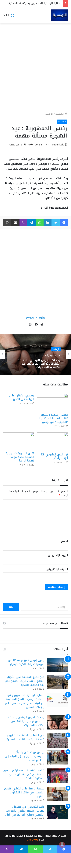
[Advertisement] (35, 66)
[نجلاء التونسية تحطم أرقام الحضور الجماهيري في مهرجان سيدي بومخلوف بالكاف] (57, 775)
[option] (35, 354)
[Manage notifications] (62, 845)
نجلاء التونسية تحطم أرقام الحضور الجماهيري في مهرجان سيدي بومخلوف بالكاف (23, 774)
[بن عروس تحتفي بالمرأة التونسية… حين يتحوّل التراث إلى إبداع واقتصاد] (57, 757)
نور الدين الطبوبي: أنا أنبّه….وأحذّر (54, 456)
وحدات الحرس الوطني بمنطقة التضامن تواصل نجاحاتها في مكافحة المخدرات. (39, 363)
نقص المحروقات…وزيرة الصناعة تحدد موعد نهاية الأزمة (19, 457)
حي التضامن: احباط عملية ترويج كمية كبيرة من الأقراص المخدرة (25, 737)
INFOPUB (32, 839)
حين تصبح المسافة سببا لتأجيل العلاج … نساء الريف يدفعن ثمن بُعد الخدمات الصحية (24, 681)
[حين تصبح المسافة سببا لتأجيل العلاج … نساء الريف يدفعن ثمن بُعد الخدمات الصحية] (57, 682)
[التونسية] (59, 15)
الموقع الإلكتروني (57, 569)
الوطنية (49, 113)
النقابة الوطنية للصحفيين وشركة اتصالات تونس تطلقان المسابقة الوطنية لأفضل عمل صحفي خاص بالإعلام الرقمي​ (24, 701)
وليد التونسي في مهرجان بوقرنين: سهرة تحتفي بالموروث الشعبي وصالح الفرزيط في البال (24, 810)
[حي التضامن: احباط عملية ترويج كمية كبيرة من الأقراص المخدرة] (57, 740)
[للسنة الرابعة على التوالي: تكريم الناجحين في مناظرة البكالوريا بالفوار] (57, 794)
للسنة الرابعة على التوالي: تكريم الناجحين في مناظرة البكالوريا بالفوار (24, 792)
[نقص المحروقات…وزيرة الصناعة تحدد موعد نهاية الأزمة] (18, 441)
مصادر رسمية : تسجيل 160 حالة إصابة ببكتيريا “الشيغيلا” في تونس (53, 418)
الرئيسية (60, 113)
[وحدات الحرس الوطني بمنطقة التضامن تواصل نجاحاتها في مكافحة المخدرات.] (57, 722)
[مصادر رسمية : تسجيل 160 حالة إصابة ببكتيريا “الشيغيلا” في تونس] (52, 402)
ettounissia (58, 145)
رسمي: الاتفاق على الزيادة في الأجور (21, 397)
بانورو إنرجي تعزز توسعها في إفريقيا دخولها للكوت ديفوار (26, 662)
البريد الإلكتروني (58, 555)
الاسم (64, 541)
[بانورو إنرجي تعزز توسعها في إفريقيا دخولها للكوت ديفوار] (57, 665)
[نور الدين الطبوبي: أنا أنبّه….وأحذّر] (52, 441)
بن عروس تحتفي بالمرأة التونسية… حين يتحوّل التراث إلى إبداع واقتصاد (24, 756)
